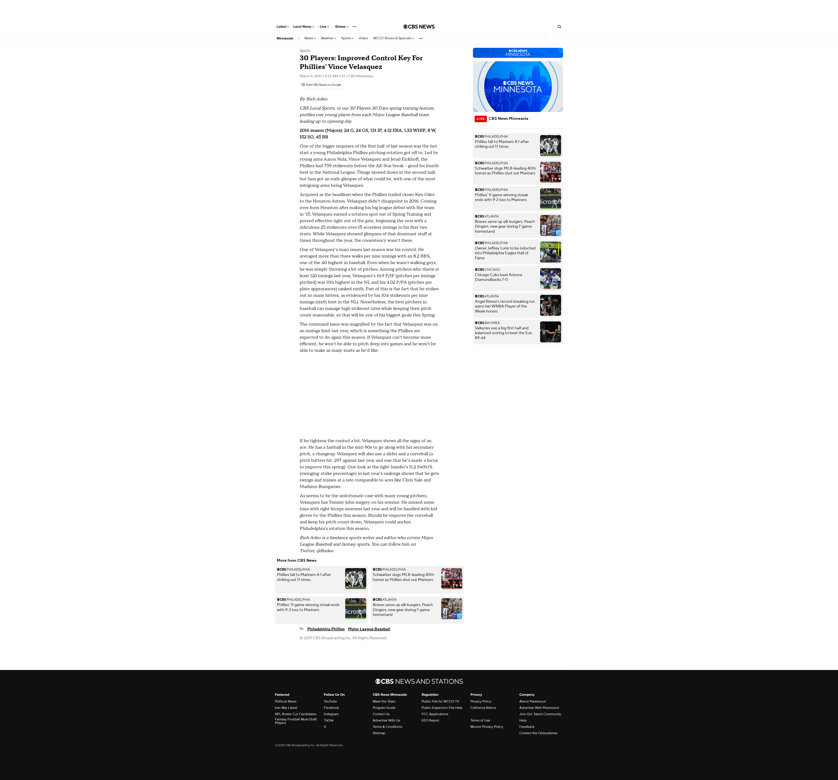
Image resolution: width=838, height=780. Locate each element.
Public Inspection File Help (442, 708)
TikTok (328, 720)
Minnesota (285, 38)
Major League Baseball (369, 629)
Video (363, 38)
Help (523, 720)
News (309, 38)
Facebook (331, 708)
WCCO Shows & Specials (392, 38)
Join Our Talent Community (540, 714)
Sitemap (379, 733)
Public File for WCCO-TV (440, 701)
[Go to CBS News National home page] (419, 26)
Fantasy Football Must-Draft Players (296, 721)
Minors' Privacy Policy (487, 726)
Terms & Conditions (387, 726)
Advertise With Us (386, 720)
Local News (302, 26)
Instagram (331, 714)
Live (323, 26)
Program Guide (384, 708)
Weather (327, 38)
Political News (285, 701)
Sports (346, 38)
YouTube (330, 701)
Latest (282, 26)
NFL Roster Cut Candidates (295, 714)
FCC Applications (435, 714)
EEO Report (430, 720)
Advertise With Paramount (539, 708)
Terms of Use (480, 720)
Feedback (526, 726)
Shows (341, 26)
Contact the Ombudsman (538, 733)
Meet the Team (384, 701)
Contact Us (381, 714)
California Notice (483, 708)
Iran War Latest (286, 708)
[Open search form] (559, 27)
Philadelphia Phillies (326, 629)
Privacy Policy (481, 701)
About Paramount (532, 701)
